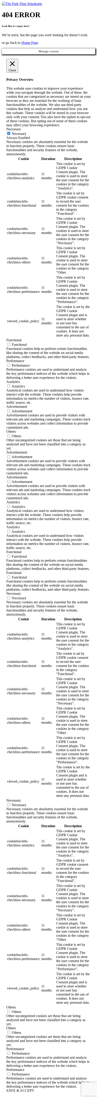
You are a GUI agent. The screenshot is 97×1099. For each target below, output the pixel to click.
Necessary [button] (13, 129)
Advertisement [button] (16, 407)
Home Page (29, 43)
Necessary (19, 134)
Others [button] (11, 431)
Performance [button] (15, 361)
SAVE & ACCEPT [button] (20, 1090)
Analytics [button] (13, 382)
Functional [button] (13, 340)
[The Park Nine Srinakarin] (22, 4)
